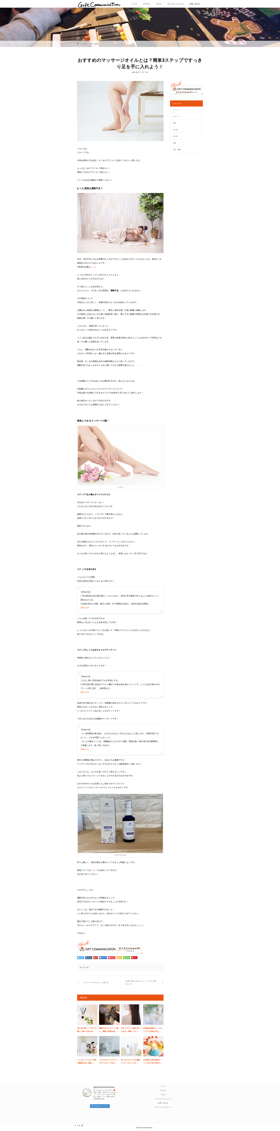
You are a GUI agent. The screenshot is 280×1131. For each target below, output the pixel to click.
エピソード (177, 116)
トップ (134, 4)
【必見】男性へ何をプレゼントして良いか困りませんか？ (141, 982)
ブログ (158, 4)
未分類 (175, 136)
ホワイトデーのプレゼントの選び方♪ (96, 982)
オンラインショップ (175, 4)
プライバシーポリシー (163, 1107)
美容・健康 (145, 72)
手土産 (175, 130)
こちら (94, 870)
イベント (176, 110)
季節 (174, 123)
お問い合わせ (194, 4)
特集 (174, 143)
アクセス (146, 4)
